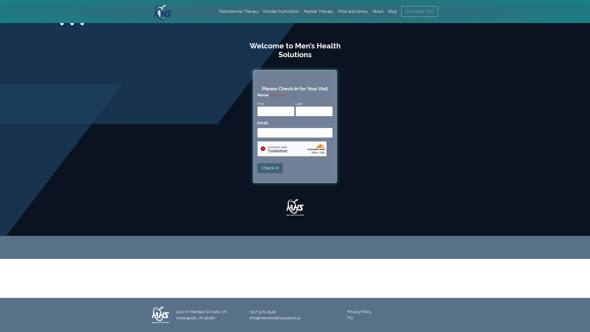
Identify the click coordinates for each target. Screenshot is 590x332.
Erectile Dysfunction (281, 11)
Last (299, 104)
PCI (350, 318)
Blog (392, 11)
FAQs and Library (353, 11)
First (260, 104)
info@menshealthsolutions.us (275, 318)
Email (262, 123)
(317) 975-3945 (263, 311)
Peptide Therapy (318, 11)
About (377, 11)
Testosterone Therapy (238, 11)
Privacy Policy (359, 311)
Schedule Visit (420, 11)
